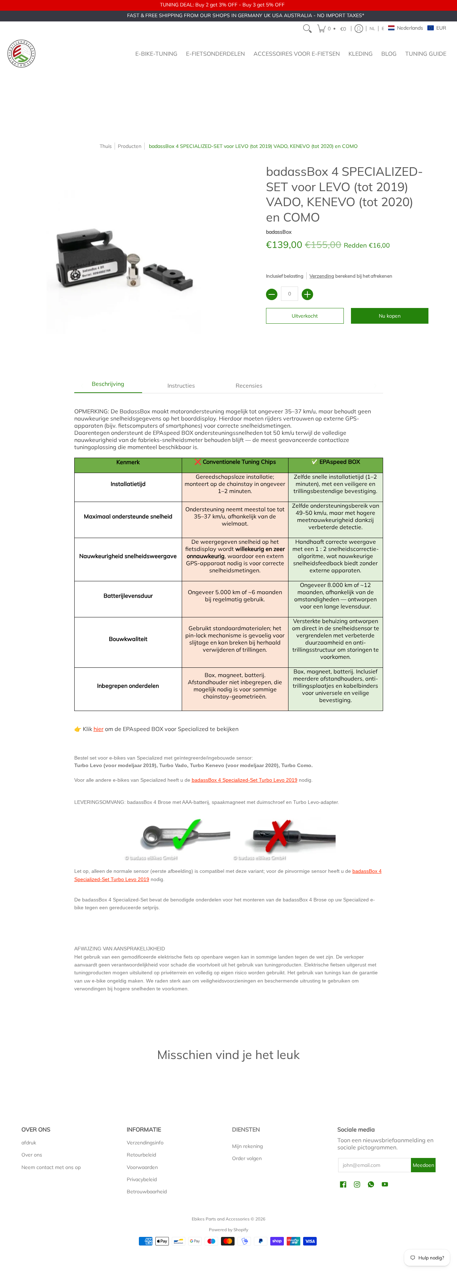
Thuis (106, 146)
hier (99, 728)
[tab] (108, 385)
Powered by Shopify (228, 1229)
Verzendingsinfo (145, 1142)
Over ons (31, 1155)
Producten (129, 146)
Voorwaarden (142, 1167)
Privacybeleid (142, 1179)
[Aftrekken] (271, 294)
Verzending (322, 276)
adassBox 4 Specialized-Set (226, 780)
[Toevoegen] (307, 294)
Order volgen (247, 1158)
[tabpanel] (228, 709)
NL (372, 28)
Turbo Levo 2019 (277, 780)
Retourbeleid (141, 1155)
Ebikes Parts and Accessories (221, 1219)
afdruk (28, 1142)
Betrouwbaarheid (147, 1191)
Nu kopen (390, 316)
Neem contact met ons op (51, 1167)
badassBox (278, 232)
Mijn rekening (247, 1146)
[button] (332, 28)
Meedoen (423, 1165)
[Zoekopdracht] (307, 28)
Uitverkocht (305, 316)
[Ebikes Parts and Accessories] (21, 53)
